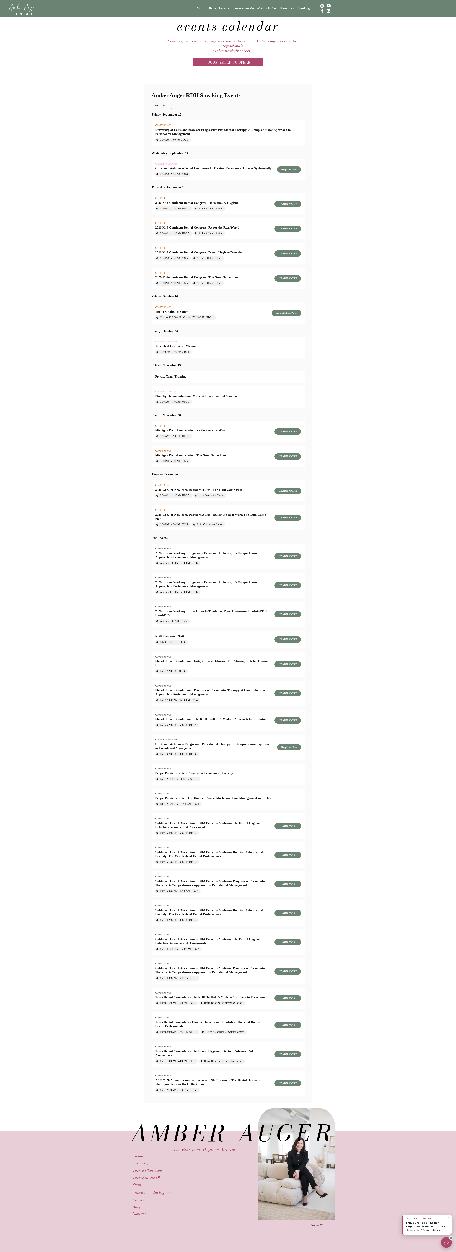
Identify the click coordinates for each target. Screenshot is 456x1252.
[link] (289, 169)
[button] (427, 1223)
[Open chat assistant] (446, 1242)
